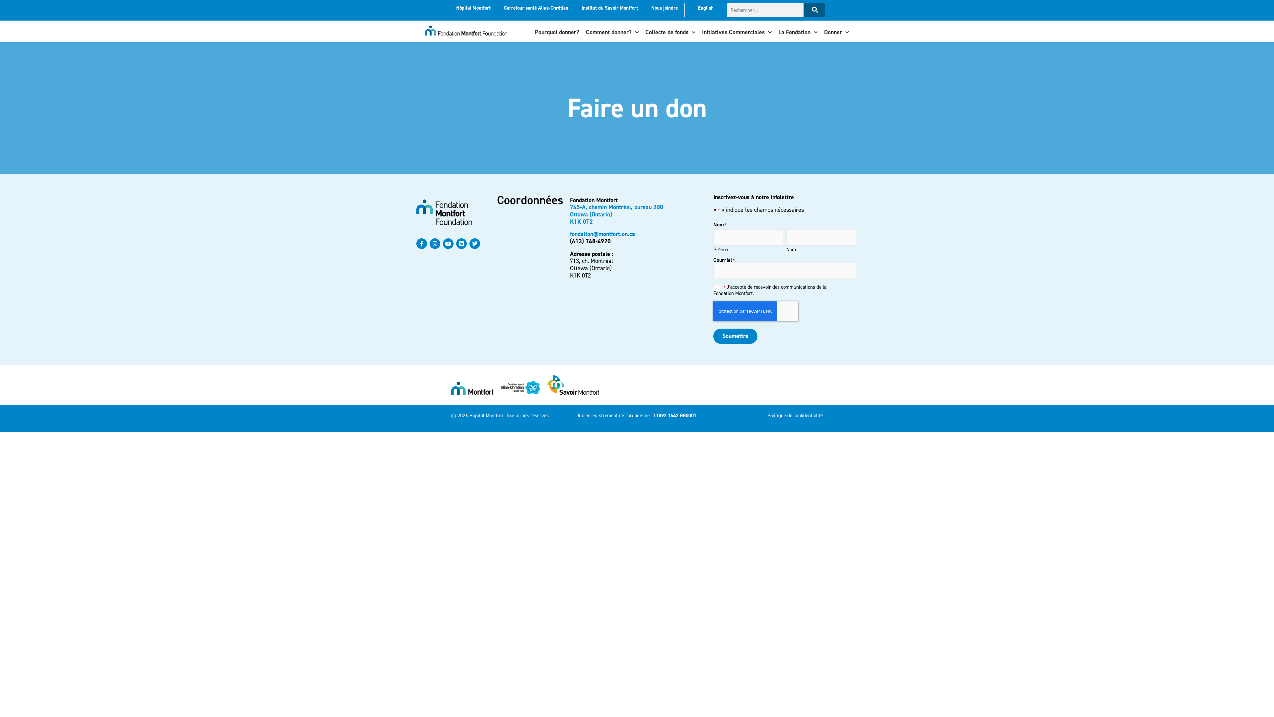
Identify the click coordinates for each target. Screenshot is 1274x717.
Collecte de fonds (666, 32)
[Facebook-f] (421, 243)
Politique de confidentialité (795, 415)
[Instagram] (435, 243)
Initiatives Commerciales (733, 32)
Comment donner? (609, 32)
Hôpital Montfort (473, 8)
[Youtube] (448, 243)
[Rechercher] (814, 10)
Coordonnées (530, 200)
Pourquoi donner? (557, 32)
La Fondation (794, 32)
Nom (791, 249)
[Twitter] (474, 243)
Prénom (721, 249)
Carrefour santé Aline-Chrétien (536, 8)
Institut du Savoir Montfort (610, 8)
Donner (833, 32)
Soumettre (735, 336)
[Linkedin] (461, 243)
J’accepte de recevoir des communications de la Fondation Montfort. (769, 290)
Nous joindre (664, 8)
